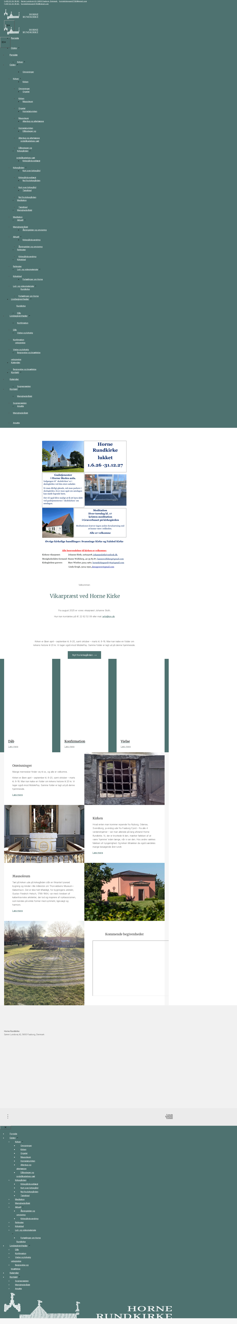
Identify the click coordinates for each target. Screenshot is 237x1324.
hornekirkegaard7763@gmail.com (73, 1)
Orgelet (22, 108)
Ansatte (16, 423)
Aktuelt (16, 237)
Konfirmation (22, 323)
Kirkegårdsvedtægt (27, 177)
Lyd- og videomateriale (27, 269)
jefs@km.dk (108, 616)
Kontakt (14, 389)
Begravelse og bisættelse (24, 369)
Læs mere (17, 794)
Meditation (17, 217)
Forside (15, 38)
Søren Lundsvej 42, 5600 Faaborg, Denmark (39, 1)
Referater (17, 266)
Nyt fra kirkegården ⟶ (84, 655)
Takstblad (23, 207)
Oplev (14, 48)
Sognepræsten (24, 386)
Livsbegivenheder (19, 315)
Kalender (14, 379)
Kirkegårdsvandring (31, 240)
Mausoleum (28, 101)
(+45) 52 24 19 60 (12, 1)
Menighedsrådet (24, 396)
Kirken (20, 62)
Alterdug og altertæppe (33, 121)
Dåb (19, 313)
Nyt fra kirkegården (27, 197)
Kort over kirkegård (31, 170)
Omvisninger (28, 72)
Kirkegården (18, 167)
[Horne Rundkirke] (21, 35)
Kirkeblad (17, 276)
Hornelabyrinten (30, 111)
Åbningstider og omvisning (35, 230)
